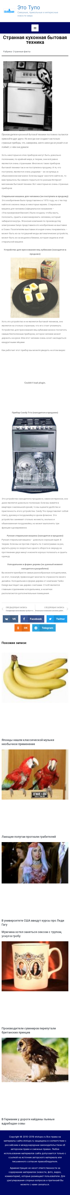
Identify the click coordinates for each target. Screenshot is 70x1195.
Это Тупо (28, 7)
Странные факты (21, 51)
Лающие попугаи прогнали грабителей (29, 836)
